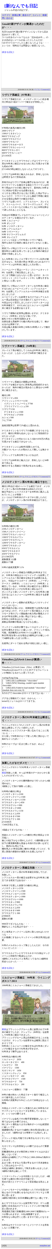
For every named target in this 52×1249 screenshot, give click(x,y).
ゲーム (22, 341)
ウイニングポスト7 (33, 341)
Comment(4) (45, 758)
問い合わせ (7, 18)
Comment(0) (45, 712)
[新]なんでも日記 (21, 5)
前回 (4, 773)
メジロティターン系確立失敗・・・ (22, 867)
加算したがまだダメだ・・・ (18, 762)
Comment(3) (45, 654)
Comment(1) (45, 90)
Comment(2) (45, 341)
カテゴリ (6, 15)
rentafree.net (45, 1246)
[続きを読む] (8, 52)
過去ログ (26, 15)
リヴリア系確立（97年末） (17, 94)
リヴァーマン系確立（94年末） (19, 346)
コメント (36, 15)
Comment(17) (45, 477)
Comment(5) (45, 862)
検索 (45, 15)
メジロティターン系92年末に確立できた (25, 482)
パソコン (37, 90)
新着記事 (16, 15)
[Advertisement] (26, 71)
